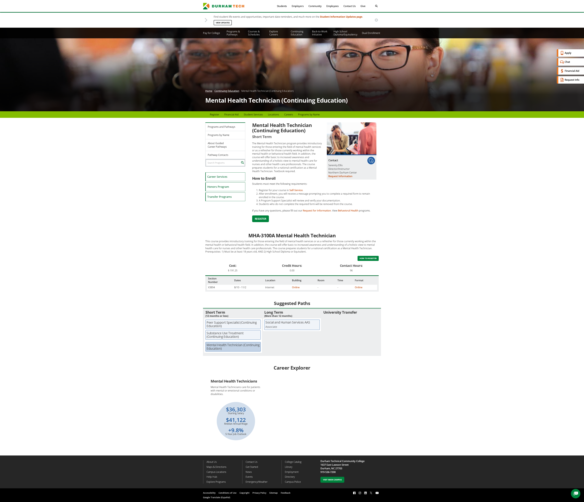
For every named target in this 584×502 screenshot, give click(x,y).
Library (288, 467)
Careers (288, 114)
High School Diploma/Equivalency (345, 33)
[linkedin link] (365, 493)
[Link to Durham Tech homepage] (226, 6)
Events (249, 476)
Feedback (285, 492)
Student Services (253, 114)
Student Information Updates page (341, 16)
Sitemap (273, 492)
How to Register (368, 258)
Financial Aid (572, 71)
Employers (298, 6)
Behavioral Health (348, 210)
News (249, 472)
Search (244, 162)
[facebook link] (354, 493)
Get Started (252, 467)
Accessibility (209, 492)
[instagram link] (360, 493)
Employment (292, 472)
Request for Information (317, 210)
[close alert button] (376, 20)
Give (362, 6)
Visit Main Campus (332, 479)
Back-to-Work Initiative (319, 33)
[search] (376, 6)
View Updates (223, 22)
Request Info (572, 79)
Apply (568, 53)
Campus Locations (216, 472)
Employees (332, 6)
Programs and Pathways (221, 126)
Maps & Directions (216, 467)
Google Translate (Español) (216, 497)
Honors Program (218, 187)
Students (282, 6)
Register (214, 114)
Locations (273, 114)
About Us (212, 462)
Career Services (217, 176)
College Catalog (293, 462)
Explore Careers (273, 33)
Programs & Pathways (233, 33)
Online (296, 287)
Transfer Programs (219, 197)
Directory (290, 476)
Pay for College (211, 33)
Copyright (244, 492)
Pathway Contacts (218, 155)
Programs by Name (309, 114)
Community (315, 6)
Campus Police (293, 481)
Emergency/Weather (257, 481)
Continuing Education (297, 33)
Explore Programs (216, 481)
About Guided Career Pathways (217, 145)
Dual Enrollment (371, 33)
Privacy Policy (259, 492)
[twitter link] (371, 493)
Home (208, 91)
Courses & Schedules (254, 33)
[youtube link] (377, 493)
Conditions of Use (227, 492)
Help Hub (212, 476)
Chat (567, 62)
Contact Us (349, 6)
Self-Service (296, 190)
